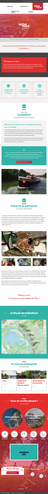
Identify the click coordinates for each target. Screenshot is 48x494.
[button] (41, 8)
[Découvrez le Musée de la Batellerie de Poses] (24, 181)
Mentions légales (5, 492)
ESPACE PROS (43, 1)
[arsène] (24, 452)
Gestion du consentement (17, 492)
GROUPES (36, 1)
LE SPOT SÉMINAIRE (27, 1)
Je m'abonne (12, 472)
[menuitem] (10, 6)
